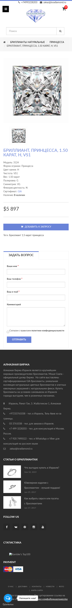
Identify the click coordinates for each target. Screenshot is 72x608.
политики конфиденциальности (47, 331)
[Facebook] (7, 527)
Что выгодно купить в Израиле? (41, 468)
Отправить (19, 340)
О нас (11, 586)
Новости (50, 586)
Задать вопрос (21, 255)
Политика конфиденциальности (49, 599)
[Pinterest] (25, 527)
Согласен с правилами (36, 331)
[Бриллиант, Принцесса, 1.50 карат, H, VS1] (18, 136)
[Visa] (13, 569)
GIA (20, 191)
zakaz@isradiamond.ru (54, 2)
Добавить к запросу (38, 227)
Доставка (22, 586)
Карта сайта (37, 590)
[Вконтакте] (15, 527)
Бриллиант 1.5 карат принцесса (26, 235)
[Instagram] (34, 527)
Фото (61, 586)
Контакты (36, 586)
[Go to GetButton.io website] (8, 604)
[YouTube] (43, 527)
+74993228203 (29, 2)
